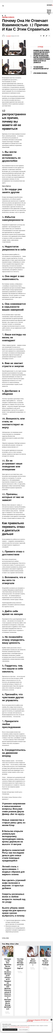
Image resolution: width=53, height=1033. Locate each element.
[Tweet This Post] (43, 36)
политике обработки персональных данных (19, 1027)
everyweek (9, 36)
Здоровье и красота (49, 12)
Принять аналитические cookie (9, 1029)
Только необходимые (23, 1029)
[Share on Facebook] (41, 36)
